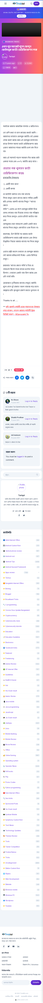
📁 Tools (6, 841)
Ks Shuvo (15, 400)
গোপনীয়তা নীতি (9, 996)
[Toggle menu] (5, 4)
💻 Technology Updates (12, 830)
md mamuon (16, 435)
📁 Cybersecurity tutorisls (12, 626)
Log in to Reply (31, 401)
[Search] (31, 4)
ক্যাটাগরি (25, 961)
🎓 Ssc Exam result (10, 809)
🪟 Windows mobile (10, 890)
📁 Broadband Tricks (10, 599)
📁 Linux (6, 728)
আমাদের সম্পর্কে (6, 957)
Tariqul (12, 56)
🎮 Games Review (9, 664)
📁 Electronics (8, 642)
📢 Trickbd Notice (9, 852)
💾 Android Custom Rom (12, 545)
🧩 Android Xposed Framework (14, 567)
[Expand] (38, 572)
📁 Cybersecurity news (11, 621)
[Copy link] (33, 378)
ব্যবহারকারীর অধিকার (26, 996)
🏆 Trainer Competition (11, 847)
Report (18, 370)
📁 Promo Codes (9, 782)
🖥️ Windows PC (9, 895)
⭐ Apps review (9, 572)
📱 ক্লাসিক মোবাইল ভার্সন (21, 1000)
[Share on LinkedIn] (27, 378)
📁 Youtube (7, 906)
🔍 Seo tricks (8, 798)
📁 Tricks (6, 857)
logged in (20, 456)
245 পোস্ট (18, 511)
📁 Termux (7, 578)
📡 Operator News (10, 766)
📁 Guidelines (8, 675)
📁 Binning (7, 589)
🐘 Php (5, 777)
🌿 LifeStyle (7, 723)
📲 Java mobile (8, 701)
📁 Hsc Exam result (10, 691)
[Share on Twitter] (22, 378)
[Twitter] (9, 946)
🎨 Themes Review (10, 836)
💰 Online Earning (9, 755)
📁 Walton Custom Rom (11, 868)
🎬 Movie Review (9, 744)
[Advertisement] (21, 96)
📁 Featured (7, 653)
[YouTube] (13, 946)
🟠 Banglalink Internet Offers (13, 583)
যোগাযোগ (25, 957)
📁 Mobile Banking (10, 734)
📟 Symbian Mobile (10, 814)
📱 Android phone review (12, 551)
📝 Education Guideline (11, 637)
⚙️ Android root (9, 556)
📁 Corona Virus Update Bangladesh (16, 610)
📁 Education (8, 632)
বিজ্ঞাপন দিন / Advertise (30, 965)
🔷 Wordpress (8, 900)
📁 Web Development (11, 879)
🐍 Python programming (12, 788)
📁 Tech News (8, 825)
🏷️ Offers (6, 750)
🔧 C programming (10, 605)
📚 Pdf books (8, 771)
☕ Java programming (11, 707)
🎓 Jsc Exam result (10, 718)
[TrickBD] (21, 934)
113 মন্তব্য (28, 511)
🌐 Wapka (6, 874)
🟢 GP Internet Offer (10, 669)
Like (8, 370)
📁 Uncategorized (9, 863)
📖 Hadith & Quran (9, 680)
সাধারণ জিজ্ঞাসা (6, 965)
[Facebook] (4, 946)
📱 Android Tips (9, 562)
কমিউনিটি (5, 961)
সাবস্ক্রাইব (36, 982)
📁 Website (7, 884)
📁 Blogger (7, 594)
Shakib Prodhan (17, 417)
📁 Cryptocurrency (10, 615)
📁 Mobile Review (9, 739)
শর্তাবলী (17, 996)
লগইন (36, 3)
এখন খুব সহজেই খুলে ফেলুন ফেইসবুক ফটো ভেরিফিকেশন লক (19, 48)
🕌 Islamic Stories (9, 696)
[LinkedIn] (18, 946)
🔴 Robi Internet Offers (11, 793)
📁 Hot (5, 685)
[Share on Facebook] (17, 378)
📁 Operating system (10, 761)
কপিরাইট (36, 996)
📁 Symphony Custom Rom (13, 820)
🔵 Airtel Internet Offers (11, 540)
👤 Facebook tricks (11, 42)
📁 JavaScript (8, 712)
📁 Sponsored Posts (10, 804)
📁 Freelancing (8, 658)
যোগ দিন (20, 16)
